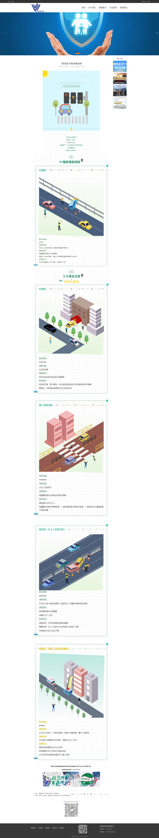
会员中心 (148, 1)
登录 (10, 1)
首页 (83, 8)
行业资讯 (113, 8)
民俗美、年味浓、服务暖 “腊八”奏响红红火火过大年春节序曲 (54, 795)
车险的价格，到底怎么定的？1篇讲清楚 (48, 793)
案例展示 (102, 8)
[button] (77, 53)
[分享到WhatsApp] (104, 794)
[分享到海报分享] (107, 794)
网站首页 (33, 827)
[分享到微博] (87, 794)
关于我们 (92, 8)
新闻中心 (54, 827)
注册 (13, 1)
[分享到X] (97, 794)
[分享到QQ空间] (81, 794)
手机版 (143, 1)
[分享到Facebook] (94, 794)
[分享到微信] (91, 794)
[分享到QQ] (84, 794)
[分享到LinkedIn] (101, 794)
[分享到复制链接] (78, 794)
